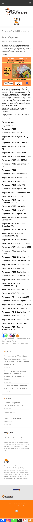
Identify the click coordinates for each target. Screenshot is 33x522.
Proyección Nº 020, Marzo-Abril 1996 (16, 206)
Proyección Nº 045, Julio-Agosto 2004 (16, 301)
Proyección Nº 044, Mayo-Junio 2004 (16, 297)
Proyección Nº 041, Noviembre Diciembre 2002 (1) (14, 284)
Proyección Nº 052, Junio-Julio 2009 (15, 319)
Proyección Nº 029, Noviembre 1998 (16, 243)
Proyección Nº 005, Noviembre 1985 (16, 142)
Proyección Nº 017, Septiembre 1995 (16, 192)
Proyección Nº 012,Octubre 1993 (14, 174)
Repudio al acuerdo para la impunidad (14, 419)
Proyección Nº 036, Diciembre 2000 (15, 264)
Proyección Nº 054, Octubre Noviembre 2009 (12, 328)
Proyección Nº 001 (8, 126)
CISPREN (8, 352)
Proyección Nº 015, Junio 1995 (13, 185)
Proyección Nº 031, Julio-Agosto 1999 (16, 247)
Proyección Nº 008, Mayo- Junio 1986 (16, 156)
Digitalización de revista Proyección (17, 339)
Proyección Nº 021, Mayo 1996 (14, 210)
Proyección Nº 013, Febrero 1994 (14, 177)
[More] (17, 335)
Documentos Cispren (9, 341)
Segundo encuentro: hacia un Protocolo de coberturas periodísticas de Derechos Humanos (15, 375)
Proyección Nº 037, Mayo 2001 (13, 268)
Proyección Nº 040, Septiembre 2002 (16, 279)
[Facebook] (3, 335)
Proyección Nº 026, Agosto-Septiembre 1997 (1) (12, 234)
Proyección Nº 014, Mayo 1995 (14, 181)
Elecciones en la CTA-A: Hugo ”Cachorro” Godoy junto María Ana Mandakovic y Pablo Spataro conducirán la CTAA (16, 360)
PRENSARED (9, 398)
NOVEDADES (19, 41)
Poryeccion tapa (8, 122)
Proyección (24, 343)
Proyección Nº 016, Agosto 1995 (14, 189)
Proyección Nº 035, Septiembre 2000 (16, 261)
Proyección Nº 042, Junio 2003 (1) (15, 289)
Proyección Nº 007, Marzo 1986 (14, 152)
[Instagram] (10, 335)
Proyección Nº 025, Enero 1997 (14, 230)
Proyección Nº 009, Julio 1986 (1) (14, 160)
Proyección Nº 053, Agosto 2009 (14, 323)
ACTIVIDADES (13, 41)
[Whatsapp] (6, 335)
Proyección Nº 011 (9, 170)
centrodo (5, 41)
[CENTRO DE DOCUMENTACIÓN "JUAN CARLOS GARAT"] (16, 15)
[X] (13, 335)
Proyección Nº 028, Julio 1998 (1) (14, 239)
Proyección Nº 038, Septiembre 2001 (16, 272)
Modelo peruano (10, 412)
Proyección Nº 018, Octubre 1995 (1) (16, 196)
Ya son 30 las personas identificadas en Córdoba (13, 404)
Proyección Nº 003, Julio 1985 (13, 133)
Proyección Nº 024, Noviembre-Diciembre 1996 (14, 224)
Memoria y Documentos (10, 343)
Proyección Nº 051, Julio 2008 (13, 316)
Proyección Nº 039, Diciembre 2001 (15, 276)
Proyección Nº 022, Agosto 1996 (14, 214)
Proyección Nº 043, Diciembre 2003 (15, 293)
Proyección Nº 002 (9, 129)
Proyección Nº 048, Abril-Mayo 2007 (16, 308)
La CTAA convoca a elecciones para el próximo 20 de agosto (15, 387)
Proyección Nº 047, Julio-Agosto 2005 (16, 304)
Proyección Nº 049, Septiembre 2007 (16, 312)
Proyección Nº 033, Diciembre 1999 (15, 257)
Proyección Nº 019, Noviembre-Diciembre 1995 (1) (14, 201)
